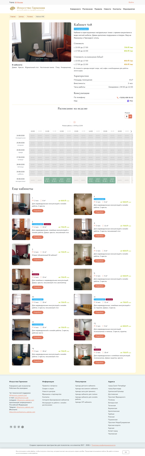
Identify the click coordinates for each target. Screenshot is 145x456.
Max (131, 101)
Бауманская (112, 408)
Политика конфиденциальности (103, 445)
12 (33, 321)
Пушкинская (112, 420)
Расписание (87, 9)
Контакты (117, 9)
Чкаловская (112, 434)
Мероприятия (129, 9)
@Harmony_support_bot (18, 395)
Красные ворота (114, 425)
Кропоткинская (114, 411)
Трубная (111, 414)
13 (95, 322)
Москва (20, 2)
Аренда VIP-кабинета (83, 402)
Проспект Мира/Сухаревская (119, 422)
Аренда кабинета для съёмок (86, 394)
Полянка (111, 400)
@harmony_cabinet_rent (25, 400)
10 (33, 296)
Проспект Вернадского (116, 397)
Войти (131, 2)
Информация (48, 381)
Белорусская (113, 403)
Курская (111, 428)
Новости (107, 9)
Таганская (112, 405)
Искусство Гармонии (18, 381)
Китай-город (113, 431)
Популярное (80, 381)
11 (94, 296)
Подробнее (37, 211)
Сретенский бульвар (116, 391)
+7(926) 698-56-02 (126, 98)
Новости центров (48, 391)
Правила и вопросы (49, 386)
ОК (126, 452)
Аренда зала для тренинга (85, 391)
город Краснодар (114, 389)
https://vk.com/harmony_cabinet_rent (22, 412)
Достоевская (113, 394)
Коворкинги (75, 9)
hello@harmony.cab (21, 398)
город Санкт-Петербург (117, 386)
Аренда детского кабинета (85, 386)
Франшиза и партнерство (51, 394)
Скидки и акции (48, 389)
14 (33, 348)
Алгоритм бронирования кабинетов (55, 400)
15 (95, 346)
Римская (111, 417)
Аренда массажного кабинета (86, 389)
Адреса (111, 381)
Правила (98, 9)
